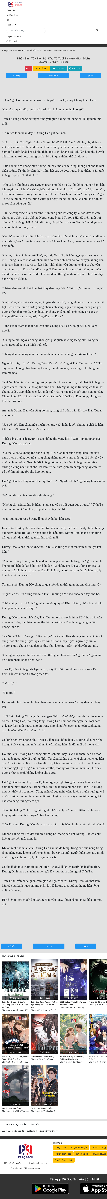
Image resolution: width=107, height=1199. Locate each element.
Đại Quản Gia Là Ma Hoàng (42, 1056)
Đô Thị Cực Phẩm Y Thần (41, 1108)
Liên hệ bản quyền (12, 1163)
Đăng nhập (13, 41)
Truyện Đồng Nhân (64, 1160)
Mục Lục (53, 75)
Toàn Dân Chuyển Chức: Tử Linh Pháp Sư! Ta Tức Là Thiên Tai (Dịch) (15, 1004)
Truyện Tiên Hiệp (63, 1153)
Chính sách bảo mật (38, 1163)
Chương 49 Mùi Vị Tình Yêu (54, 61)
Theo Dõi (59, 68)
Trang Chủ (11, 10)
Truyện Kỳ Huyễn (79, 1147)
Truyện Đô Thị (82, 1153)
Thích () (76, 68)
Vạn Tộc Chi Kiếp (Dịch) (12, 1108)
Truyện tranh (61, 1147)
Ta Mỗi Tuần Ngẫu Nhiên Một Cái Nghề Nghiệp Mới (72, 1057)
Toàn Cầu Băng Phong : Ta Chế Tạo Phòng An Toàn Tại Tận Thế (44, 1004)
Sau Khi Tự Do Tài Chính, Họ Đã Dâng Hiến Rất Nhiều (15, 1057)
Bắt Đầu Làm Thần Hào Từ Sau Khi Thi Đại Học (73, 1003)
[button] (53, 36)
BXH (8, 20)
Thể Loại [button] (10, 25)
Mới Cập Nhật (16, 15)
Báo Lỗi (40, 68)
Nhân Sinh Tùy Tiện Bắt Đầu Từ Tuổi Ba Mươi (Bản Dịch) (53, 58)
